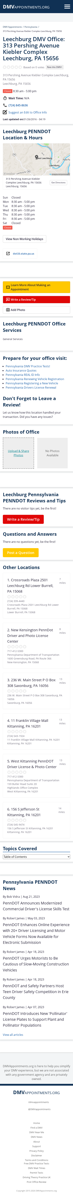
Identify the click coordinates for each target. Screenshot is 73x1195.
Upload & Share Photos (18, 453)
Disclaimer (36, 1155)
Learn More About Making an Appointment (30, 287)
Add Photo (18, 310)
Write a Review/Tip (23, 300)
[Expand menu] (67, 7)
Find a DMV (36, 1127)
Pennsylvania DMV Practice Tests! (28, 366)
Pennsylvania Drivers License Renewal (31, 387)
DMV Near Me (36, 1132)
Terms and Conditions (36, 1160)
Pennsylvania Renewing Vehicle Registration (35, 379)
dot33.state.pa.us (23, 253)
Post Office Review (36, 1181)
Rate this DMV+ (54, 67)
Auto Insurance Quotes (21, 370)
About (36, 1141)
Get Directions (58, 182)
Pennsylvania (30, 26)
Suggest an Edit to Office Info (28, 112)
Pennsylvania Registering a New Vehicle (32, 383)
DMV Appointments (12, 26)
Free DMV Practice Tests (36, 1163)
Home (36, 1123)
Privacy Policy (36, 1150)
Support (36, 1146)
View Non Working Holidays (24, 239)
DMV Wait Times (36, 1168)
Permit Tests (36, 1172)
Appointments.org (26, 7)
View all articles (13, 1035)
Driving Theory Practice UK (36, 1177)
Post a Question (20, 552)
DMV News (36, 1136)
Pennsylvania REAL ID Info (23, 375)
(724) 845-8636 (18, 105)
